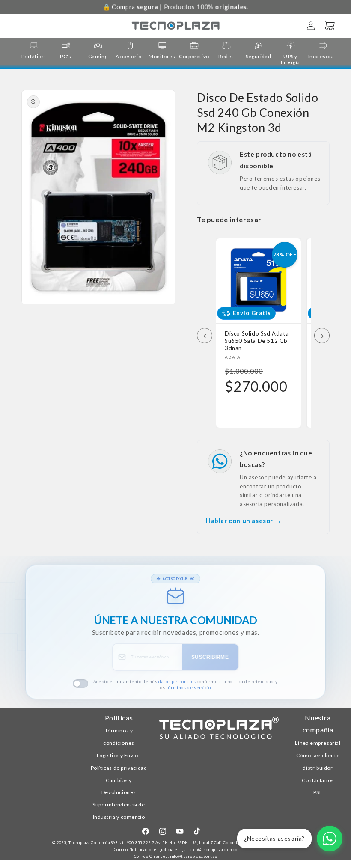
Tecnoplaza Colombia (89, 842)
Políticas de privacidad (119, 768)
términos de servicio (188, 687)
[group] (34, 50)
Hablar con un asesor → (243, 520)
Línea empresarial (317, 743)
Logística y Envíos (119, 755)
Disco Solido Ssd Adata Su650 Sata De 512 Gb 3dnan (257, 340)
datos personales (177, 681)
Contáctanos (318, 780)
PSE (318, 792)
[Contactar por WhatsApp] (329, 838)
